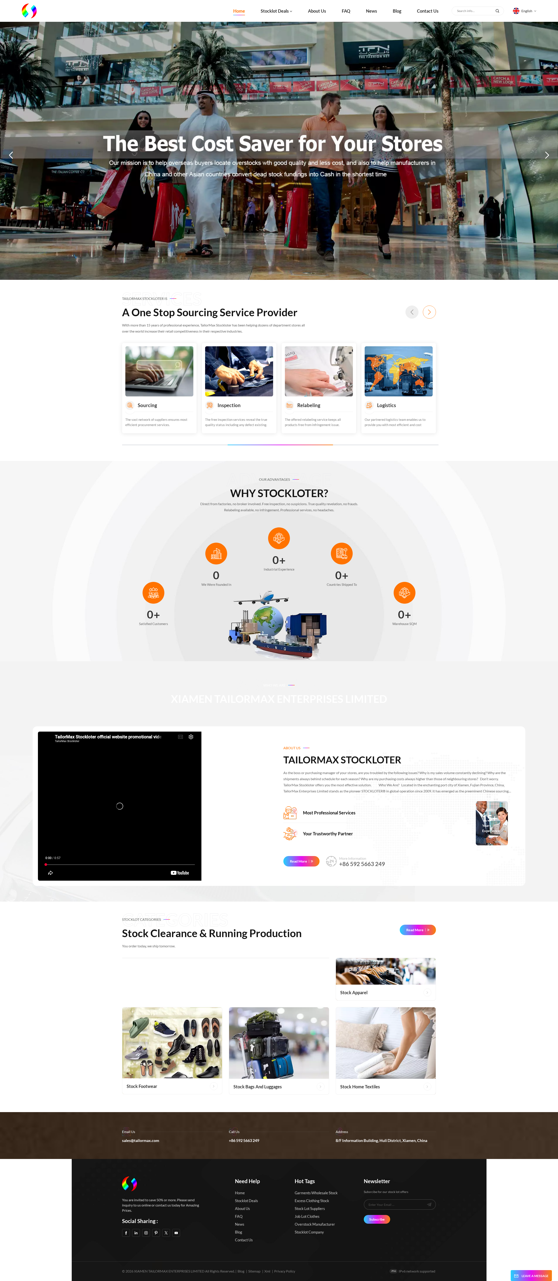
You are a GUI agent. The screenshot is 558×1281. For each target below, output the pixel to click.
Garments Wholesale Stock (316, 1193)
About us (317, 11)
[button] (11, 155)
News (371, 11)
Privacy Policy (284, 1271)
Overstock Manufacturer (315, 1224)
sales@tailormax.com (140, 1140)
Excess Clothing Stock (312, 1200)
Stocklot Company (309, 1232)
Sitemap (254, 1271)
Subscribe (377, 1219)
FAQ (346, 11)
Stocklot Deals (275, 11)
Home (239, 11)
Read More (298, 861)
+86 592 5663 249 (362, 863)
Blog (397, 11)
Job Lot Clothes (307, 1216)
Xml (267, 1271)
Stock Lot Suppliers (310, 1208)
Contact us (428, 11)
